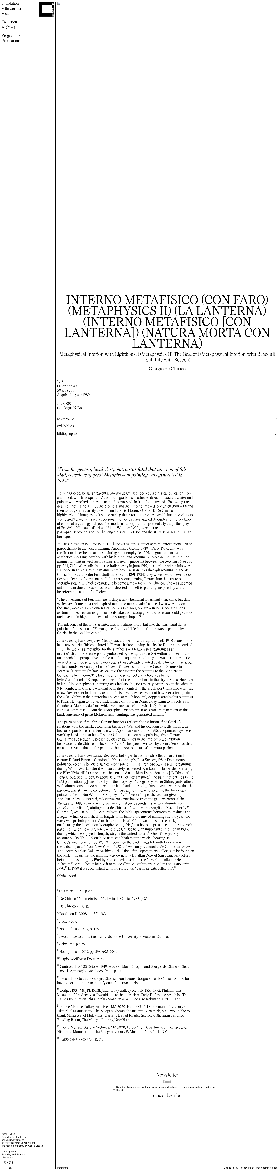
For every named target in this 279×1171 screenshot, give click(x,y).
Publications (11, 41)
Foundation (10, 3)
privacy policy (157, 1087)
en (10, 1167)
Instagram (62, 1167)
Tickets (7, 1162)
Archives (9, 27)
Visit (5, 14)
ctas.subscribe (167, 1096)
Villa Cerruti (11, 8)
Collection (9, 22)
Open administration (266, 1167)
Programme (11, 36)
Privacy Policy (247, 1167)
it (3, 1167)
